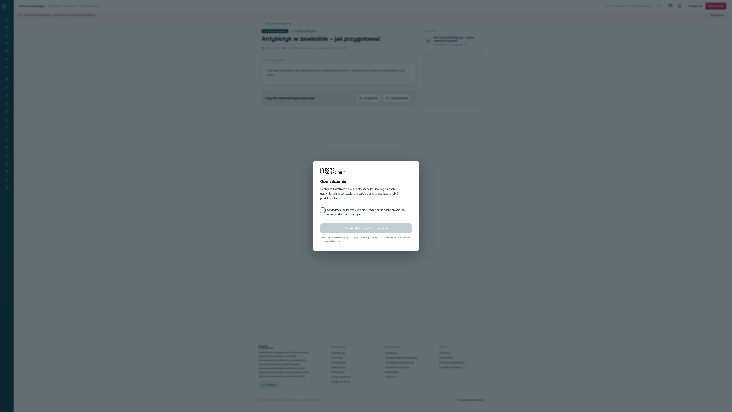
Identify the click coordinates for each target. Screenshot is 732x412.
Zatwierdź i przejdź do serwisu (366, 228)
